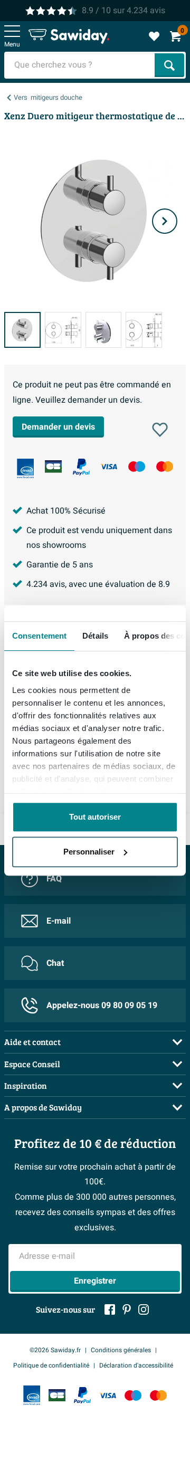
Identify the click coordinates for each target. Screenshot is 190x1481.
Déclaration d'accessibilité (136, 1365)
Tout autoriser (95, 816)
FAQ (54, 878)
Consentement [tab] (39, 635)
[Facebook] (109, 1309)
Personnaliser (89, 851)
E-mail (58, 921)
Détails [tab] (95, 635)
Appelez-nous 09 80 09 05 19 (101, 1005)
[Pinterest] (126, 1309)
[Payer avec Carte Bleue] (53, 466)
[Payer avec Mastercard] (164, 466)
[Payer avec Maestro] (136, 466)
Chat (55, 963)
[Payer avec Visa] (108, 466)
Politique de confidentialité (51, 1365)
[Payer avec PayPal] (81, 467)
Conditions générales (121, 1350)
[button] (159, 429)
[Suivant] (164, 221)
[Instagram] (143, 1309)
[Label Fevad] (25, 468)
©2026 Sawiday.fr (55, 1350)
